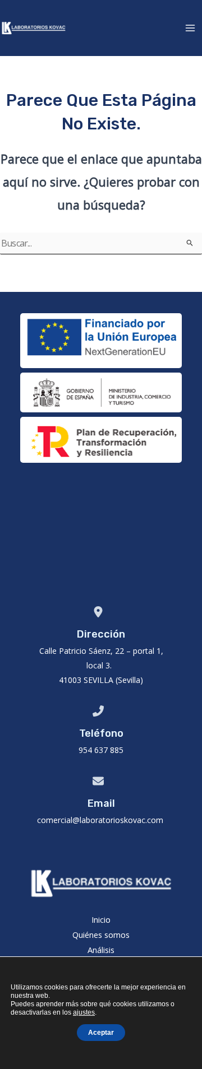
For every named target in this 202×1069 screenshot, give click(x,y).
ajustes (84, 1012)
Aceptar (101, 1033)
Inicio (101, 919)
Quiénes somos (101, 934)
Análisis (101, 949)
